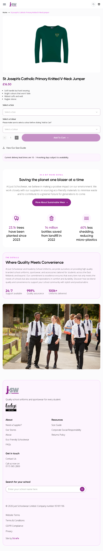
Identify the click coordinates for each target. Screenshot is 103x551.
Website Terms (13, 515)
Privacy (9, 531)
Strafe (15, 538)
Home (5, 12)
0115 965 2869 (13, 466)
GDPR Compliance (14, 525)
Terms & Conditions (15, 520)
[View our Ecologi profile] (11, 407)
